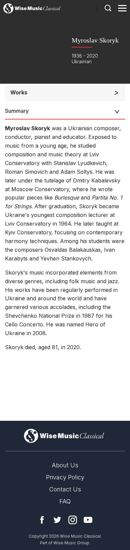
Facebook (42, 520)
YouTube (88, 520)
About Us (65, 465)
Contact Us (65, 489)
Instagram (72, 520)
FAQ (65, 501)
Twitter (57, 520)
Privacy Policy (65, 477)
